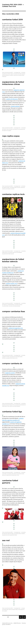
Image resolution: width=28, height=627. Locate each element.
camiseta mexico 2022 (11, 283)
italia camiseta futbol (13, 609)
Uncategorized (17, 72)
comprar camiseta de (12, 363)
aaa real (6, 540)
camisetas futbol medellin (19, 533)
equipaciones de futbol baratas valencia (13, 260)
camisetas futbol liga (12, 411)
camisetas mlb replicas (12, 473)
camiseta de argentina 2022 (16, 328)
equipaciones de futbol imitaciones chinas (13, 83)
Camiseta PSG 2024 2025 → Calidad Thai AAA (13, 5)
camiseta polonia (15, 106)
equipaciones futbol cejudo (8, 253)
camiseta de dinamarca (12, 99)
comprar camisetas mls (14, 129)
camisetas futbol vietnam (15, 187)
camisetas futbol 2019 (12, 19)
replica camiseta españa (15, 406)
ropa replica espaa (11, 136)
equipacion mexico (10, 372)
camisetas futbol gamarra (10, 481)
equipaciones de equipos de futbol (9, 534)
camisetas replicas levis (13, 194)
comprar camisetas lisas (13, 311)
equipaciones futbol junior (11, 358)
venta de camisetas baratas (14, 305)
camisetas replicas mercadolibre (15, 252)
